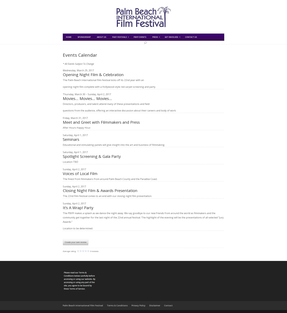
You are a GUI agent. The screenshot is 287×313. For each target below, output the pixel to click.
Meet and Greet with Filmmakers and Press (101, 122)
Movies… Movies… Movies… (87, 98)
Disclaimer (154, 305)
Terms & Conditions (117, 305)
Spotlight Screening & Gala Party (92, 156)
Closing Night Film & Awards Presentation (100, 190)
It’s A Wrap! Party (78, 207)
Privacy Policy (138, 305)
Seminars (71, 139)
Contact (168, 305)
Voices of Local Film (80, 173)
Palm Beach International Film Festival (83, 305)
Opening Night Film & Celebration (93, 74)
